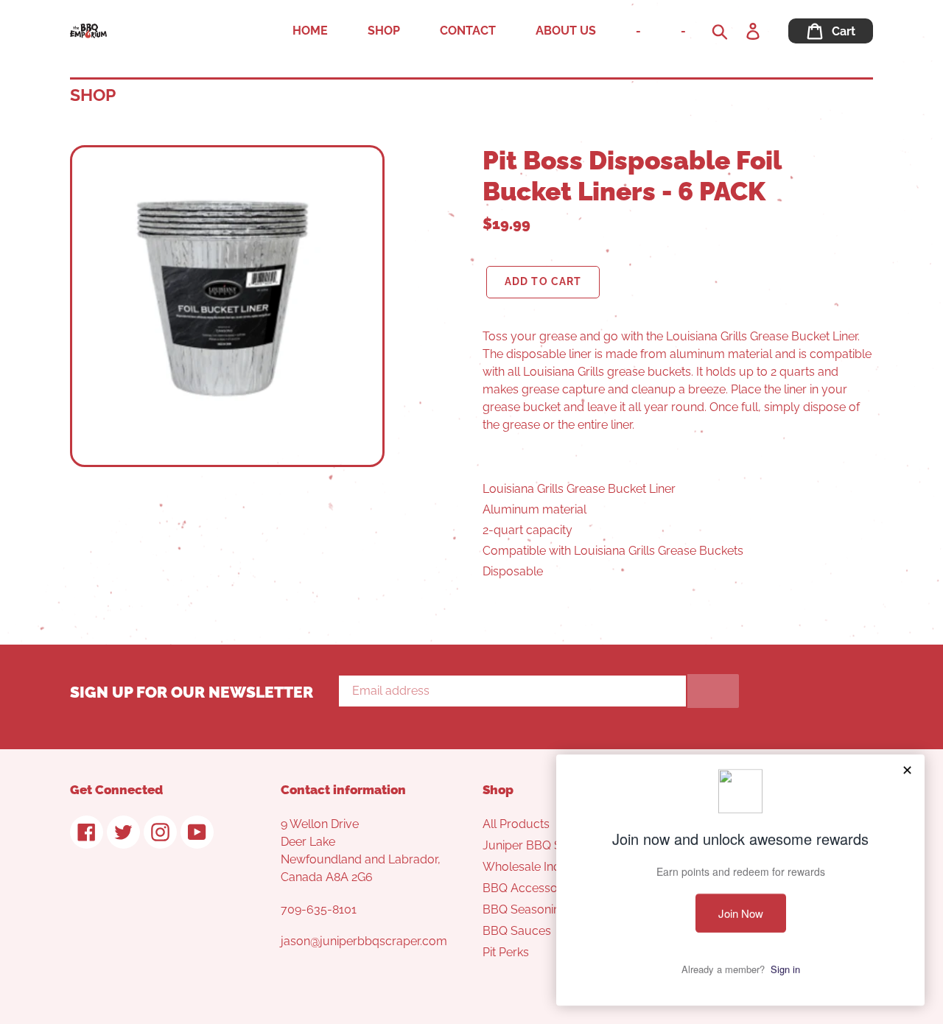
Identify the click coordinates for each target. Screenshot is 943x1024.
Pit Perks (506, 952)
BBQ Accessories (530, 888)
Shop (93, 95)
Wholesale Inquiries (536, 867)
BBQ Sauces (517, 931)
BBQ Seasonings (528, 909)
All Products (516, 824)
